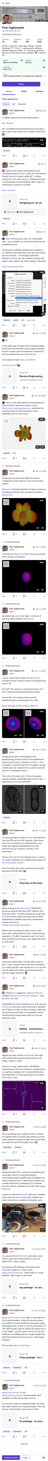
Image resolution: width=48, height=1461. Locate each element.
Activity (9, 91)
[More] (44, 155)
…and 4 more (30, 320)
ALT (42, 144)
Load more (24, 1444)
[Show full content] (43, 76)
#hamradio (22, 104)
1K (3, 42)
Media (24, 91)
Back (7, 3)
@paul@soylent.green (10, 31)
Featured (39, 91)
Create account (10, 1457)
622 (15, 42)
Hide (42, 140)
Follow (21, 84)
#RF (13, 104)
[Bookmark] (34, 155)
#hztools (6, 104)
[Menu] (43, 84)
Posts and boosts (9, 99)
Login (25, 1457)
